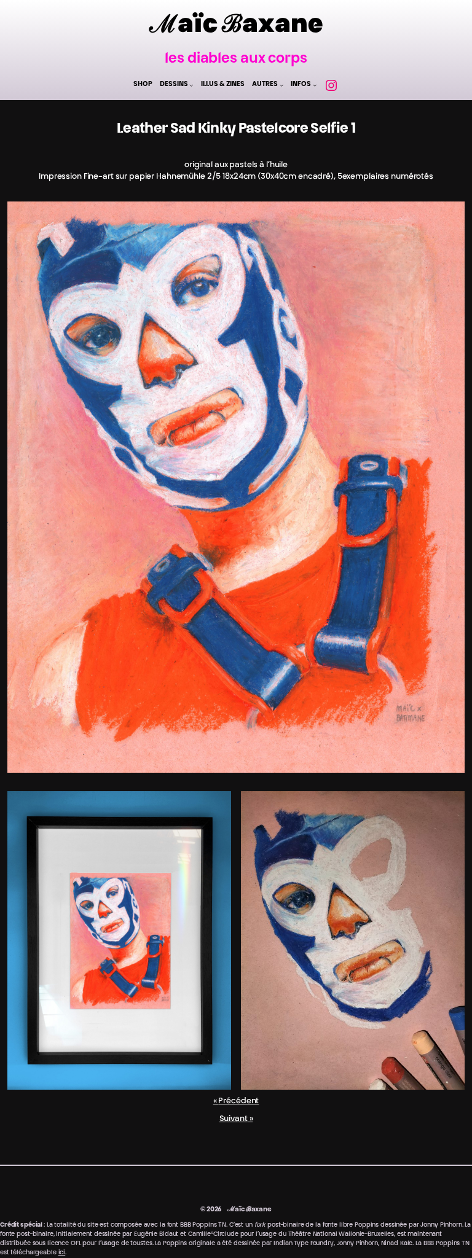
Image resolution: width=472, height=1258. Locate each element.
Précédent (238, 1101)
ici (62, 1253)
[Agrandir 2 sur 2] (448, 807)
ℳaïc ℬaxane (236, 26)
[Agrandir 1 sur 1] (448, 217)
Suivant (233, 1119)
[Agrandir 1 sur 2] (215, 807)
